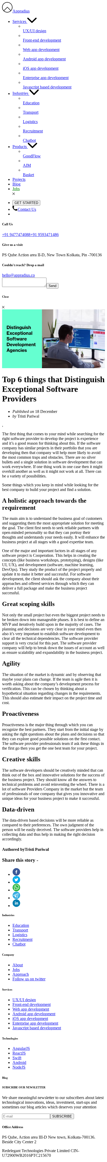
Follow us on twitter (28, 979)
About (17, 965)
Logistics (19, 935)
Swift (16, 1058)
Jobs (16, 189)
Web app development (30, 1009)
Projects (18, 179)
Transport (20, 930)
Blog (16, 184)
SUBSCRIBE (62, 1116)
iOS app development (30, 1018)
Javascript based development (36, 1028)
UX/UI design (24, 1000)
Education (20, 925)
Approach (20, 974)
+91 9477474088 (16, 234)
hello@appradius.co (18, 275)
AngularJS (21, 1048)
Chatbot (18, 944)
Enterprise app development (35, 1023)
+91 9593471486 (44, 234)
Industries (20, 93)
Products (20, 146)
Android (19, 1062)
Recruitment (22, 939)
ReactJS (19, 1053)
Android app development (33, 1014)
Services (19, 21)
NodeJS (18, 1067)
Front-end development (31, 1004)
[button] (58, 872)
